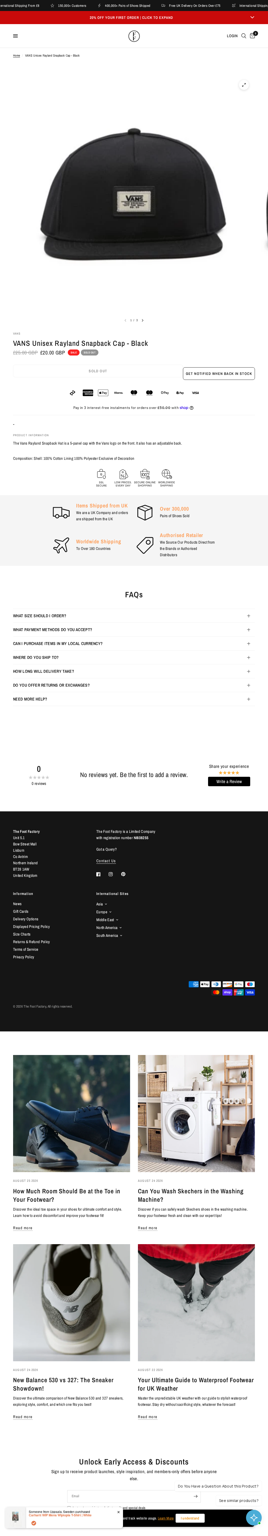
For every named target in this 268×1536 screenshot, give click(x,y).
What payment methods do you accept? (52, 629)
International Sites (112, 893)
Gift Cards (20, 911)
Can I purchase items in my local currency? (58, 643)
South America (107, 935)
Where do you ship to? (36, 657)
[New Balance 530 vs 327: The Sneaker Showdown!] (71, 1302)
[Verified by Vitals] (33, 1523)
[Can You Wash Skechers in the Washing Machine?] (196, 1113)
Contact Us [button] (106, 861)
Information (23, 893)
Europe (101, 912)
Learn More (166, 1518)
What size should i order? (39, 616)
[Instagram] (114, 874)
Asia (99, 904)
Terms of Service (25, 949)
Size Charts (22, 934)
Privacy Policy (23, 957)
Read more (23, 1228)
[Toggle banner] (252, 17)
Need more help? (30, 699)
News (17, 903)
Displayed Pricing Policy (31, 926)
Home (16, 55)
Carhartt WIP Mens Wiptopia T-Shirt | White (60, 1515)
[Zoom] (244, 85)
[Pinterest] (127, 874)
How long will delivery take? (43, 671)
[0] (251, 36)
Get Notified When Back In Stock (219, 373)
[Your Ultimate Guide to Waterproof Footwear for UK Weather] (196, 1302)
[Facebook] (102, 874)
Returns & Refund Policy (31, 941)
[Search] (243, 36)
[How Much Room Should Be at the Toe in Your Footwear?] (71, 1113)
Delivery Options (25, 919)
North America (107, 927)
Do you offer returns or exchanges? (51, 685)
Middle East (105, 919)
